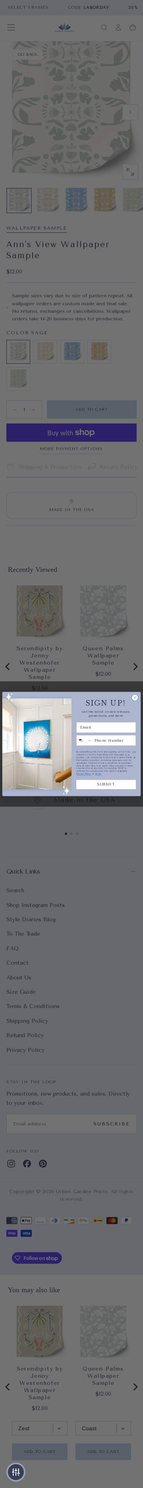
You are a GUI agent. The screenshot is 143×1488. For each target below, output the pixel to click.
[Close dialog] (134, 697)
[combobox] (84, 740)
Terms (98, 773)
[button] (15, 1472)
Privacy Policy (83, 773)
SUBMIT (106, 784)
